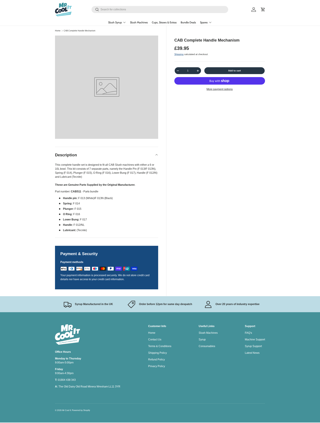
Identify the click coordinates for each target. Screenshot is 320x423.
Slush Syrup (115, 22)
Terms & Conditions (159, 346)
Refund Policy (156, 359)
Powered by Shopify (81, 410)
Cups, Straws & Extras (164, 22)
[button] (263, 9)
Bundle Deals (188, 22)
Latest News (252, 352)
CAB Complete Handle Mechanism (79, 31)
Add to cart (234, 70)
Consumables (207, 346)
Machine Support (255, 339)
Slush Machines (139, 22)
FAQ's (248, 332)
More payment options (219, 89)
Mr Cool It (66, 410)
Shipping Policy (157, 352)
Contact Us (154, 339)
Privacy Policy (156, 366)
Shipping (179, 54)
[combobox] (160, 9)
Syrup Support (253, 346)
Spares (204, 22)
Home (57, 31)
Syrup (202, 339)
